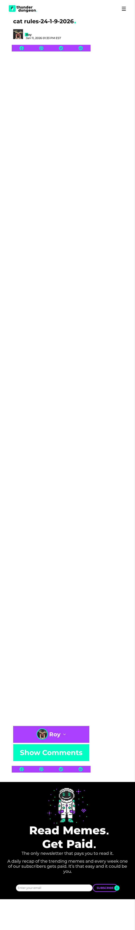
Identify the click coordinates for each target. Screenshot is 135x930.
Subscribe (105, 888)
